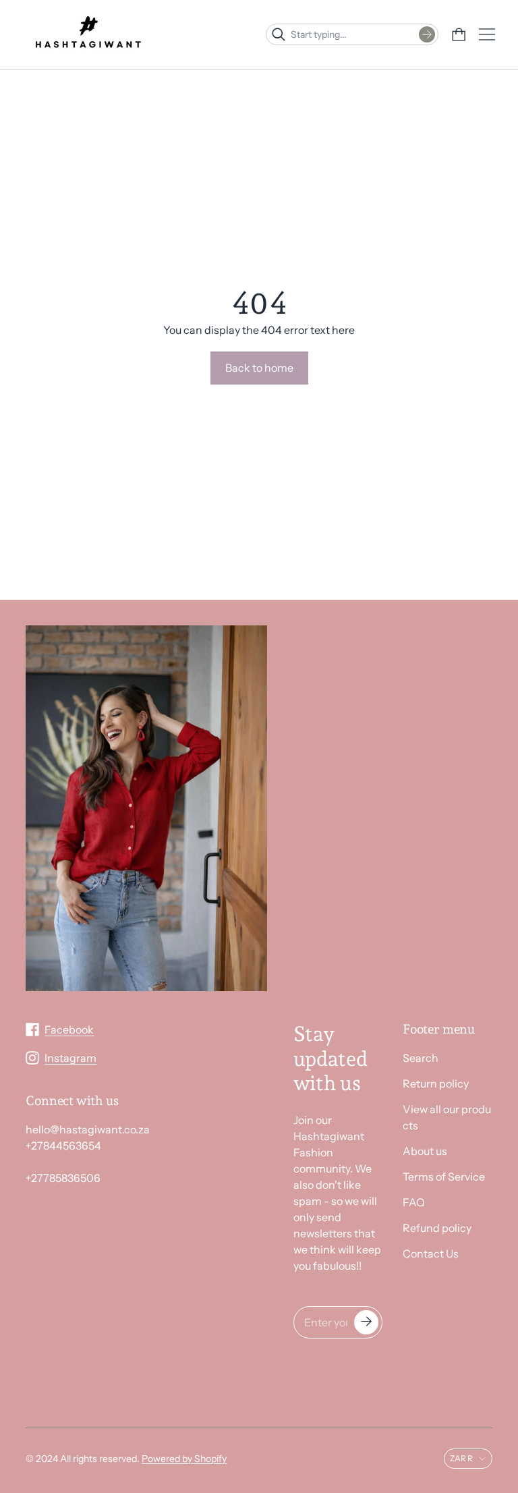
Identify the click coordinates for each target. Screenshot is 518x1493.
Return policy (436, 1083)
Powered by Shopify (184, 1459)
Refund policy (437, 1228)
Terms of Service (444, 1176)
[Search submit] (427, 34)
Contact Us (431, 1253)
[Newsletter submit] (366, 1322)
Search (420, 1058)
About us (425, 1151)
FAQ (414, 1202)
